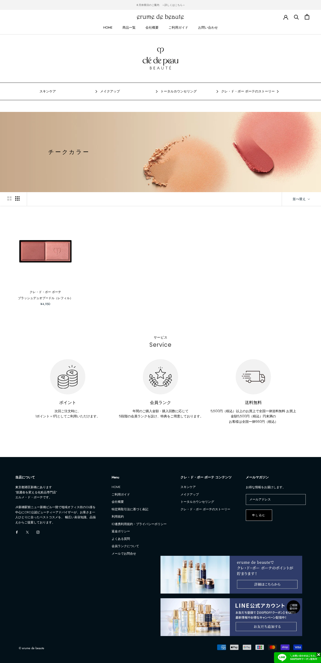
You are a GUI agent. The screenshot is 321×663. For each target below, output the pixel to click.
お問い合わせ (208, 27)
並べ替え (300, 199)
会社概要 (152, 27)
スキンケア (47, 91)
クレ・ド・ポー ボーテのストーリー (248, 91)
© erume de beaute (31, 648)
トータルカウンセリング (178, 91)
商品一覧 (129, 27)
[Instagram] (37, 532)
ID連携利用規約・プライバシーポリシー (139, 524)
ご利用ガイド (178, 27)
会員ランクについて (125, 546)
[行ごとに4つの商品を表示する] (17, 198)
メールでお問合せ (124, 553)
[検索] (296, 16)
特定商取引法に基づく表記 (130, 509)
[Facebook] (16, 532)
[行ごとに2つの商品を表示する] (9, 198)
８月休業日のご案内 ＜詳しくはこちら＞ (160, 5)
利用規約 (118, 516)
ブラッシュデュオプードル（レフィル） (45, 298)
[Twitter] (27, 532)
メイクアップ (110, 91)
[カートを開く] (307, 16)
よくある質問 (121, 539)
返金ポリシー (121, 531)
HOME (108, 27)
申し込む (259, 515)
